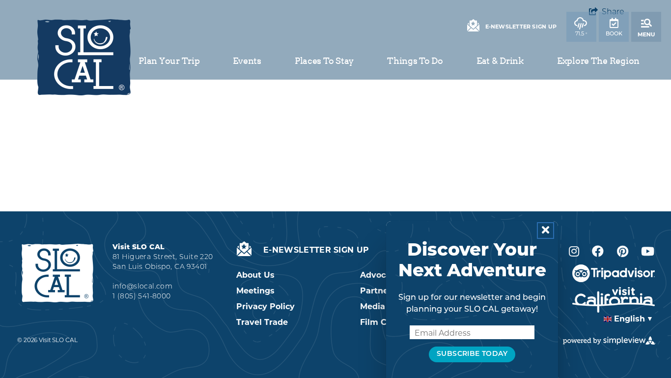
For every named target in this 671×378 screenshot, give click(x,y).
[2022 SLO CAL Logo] (83, 57)
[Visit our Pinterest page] (622, 251)
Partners (378, 290)
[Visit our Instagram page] (574, 251)
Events (247, 61)
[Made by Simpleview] (609, 340)
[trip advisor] (613, 273)
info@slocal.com (142, 287)
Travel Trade (262, 322)
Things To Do (415, 61)
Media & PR (384, 306)
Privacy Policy (265, 306)
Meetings (255, 290)
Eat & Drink (500, 61)
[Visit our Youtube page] (647, 251)
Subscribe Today (472, 354)
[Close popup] (545, 230)
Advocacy (380, 275)
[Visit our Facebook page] (598, 251)
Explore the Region (598, 61)
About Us (255, 275)
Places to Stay (324, 61)
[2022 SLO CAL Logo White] (57, 272)
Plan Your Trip (169, 61)
